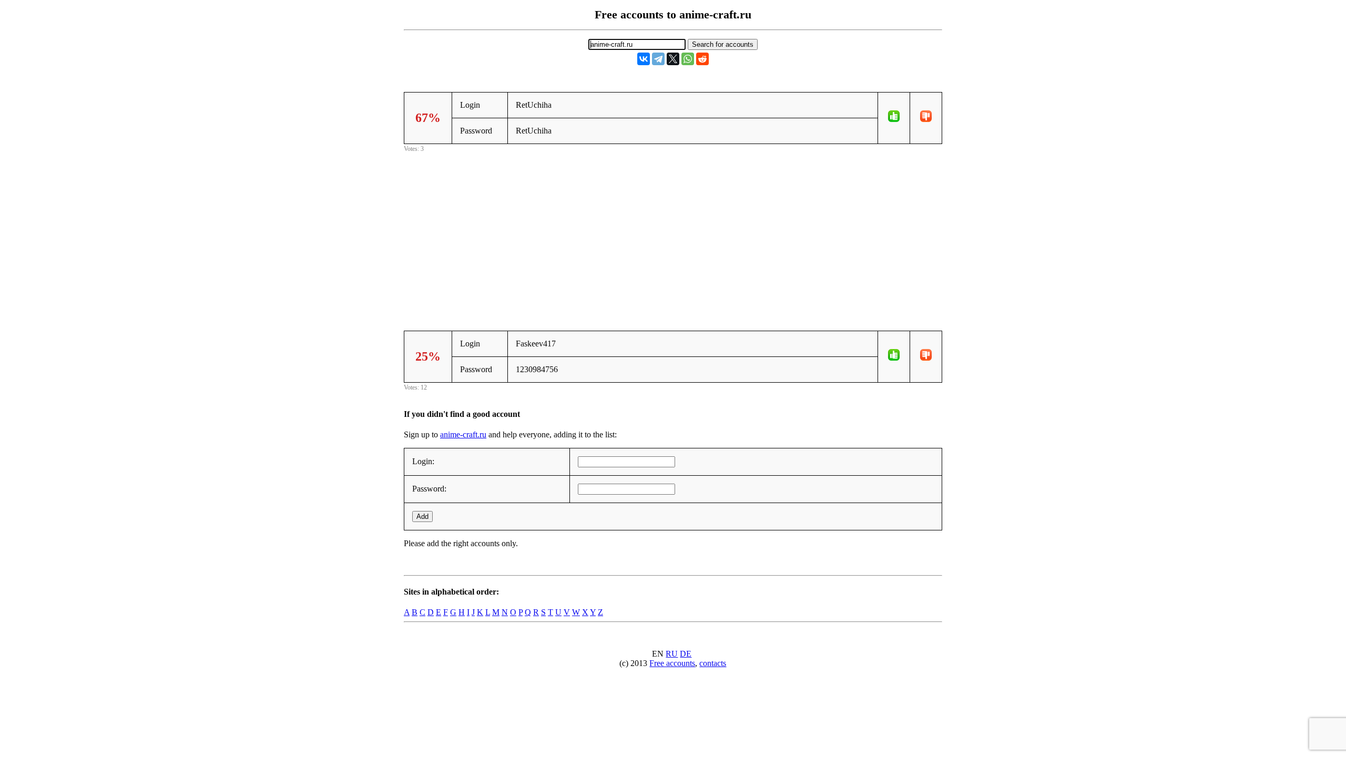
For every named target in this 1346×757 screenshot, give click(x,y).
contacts (712, 663)
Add (422, 516)
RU (672, 653)
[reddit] (702, 59)
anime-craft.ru (463, 434)
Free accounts (672, 663)
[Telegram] (658, 59)
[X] (673, 59)
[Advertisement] (673, 228)
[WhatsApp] (687, 59)
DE (685, 653)
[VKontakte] (643, 59)
